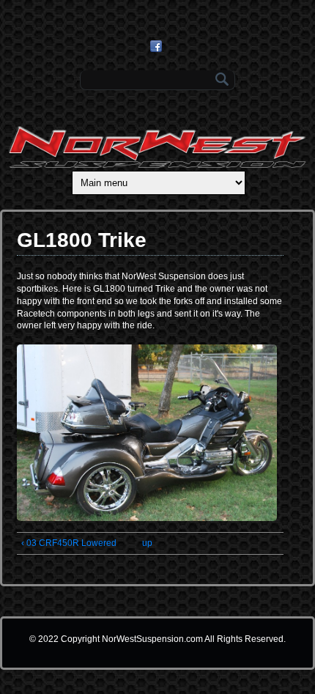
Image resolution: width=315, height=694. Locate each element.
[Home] (157, 165)
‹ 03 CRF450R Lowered (68, 543)
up (147, 543)
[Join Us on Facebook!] (158, 46)
